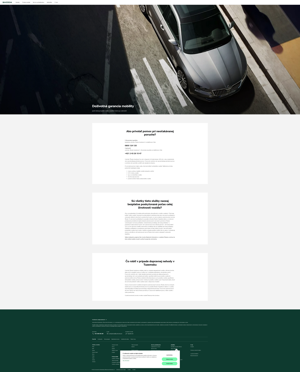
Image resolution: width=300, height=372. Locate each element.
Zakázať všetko (169, 359)
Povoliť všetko (169, 363)
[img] (7, 2)
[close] (176, 350)
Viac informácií (126, 360)
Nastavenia (169, 355)
